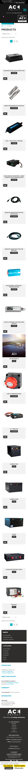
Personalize (8, 768)
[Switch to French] (3, 16)
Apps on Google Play (7, 671)
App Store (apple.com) (8, 673)
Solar (14, 730)
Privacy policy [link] (19, 768)
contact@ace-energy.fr (12, 682)
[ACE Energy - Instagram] (14, 760)
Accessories (14, 731)
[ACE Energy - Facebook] (11, 760)
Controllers (14, 728)
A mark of (22, 19)
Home (4, 25)
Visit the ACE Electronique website (14, 759)
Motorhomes (7, 635)
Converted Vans (7, 637)
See (5, 78)
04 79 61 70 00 (10, 684)
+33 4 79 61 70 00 (16, 741)
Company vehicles (8, 639)
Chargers (14, 725)
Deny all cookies (20, 766)
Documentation (14, 746)
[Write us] (17, 760)
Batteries (14, 723)
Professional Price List (14, 748)
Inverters (14, 726)
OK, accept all (8, 766)
